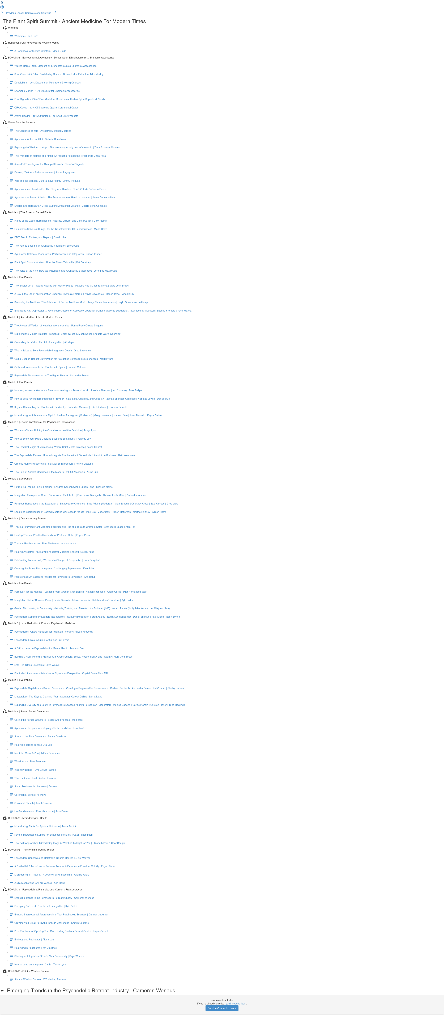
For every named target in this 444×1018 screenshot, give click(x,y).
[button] (2, 3)
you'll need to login (236, 1003)
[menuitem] (2, 8)
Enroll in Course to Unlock (222, 1008)
